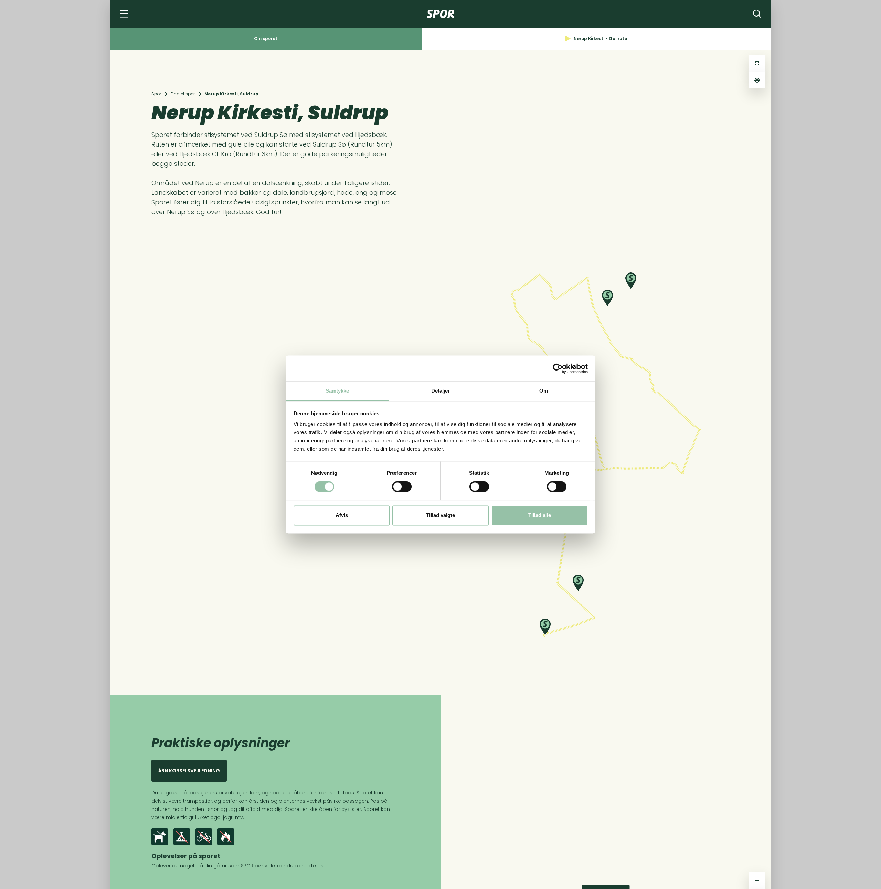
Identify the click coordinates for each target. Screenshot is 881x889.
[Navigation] (124, 14)
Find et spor (183, 94)
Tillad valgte (440, 515)
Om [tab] (543, 391)
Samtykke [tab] (337, 391)
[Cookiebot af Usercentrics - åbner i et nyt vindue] (558, 368)
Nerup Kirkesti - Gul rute (600, 38)
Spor (156, 94)
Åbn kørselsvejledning (189, 770)
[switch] (402, 486)
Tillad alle (539, 515)
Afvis (342, 515)
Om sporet (265, 38)
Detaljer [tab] (440, 391)
